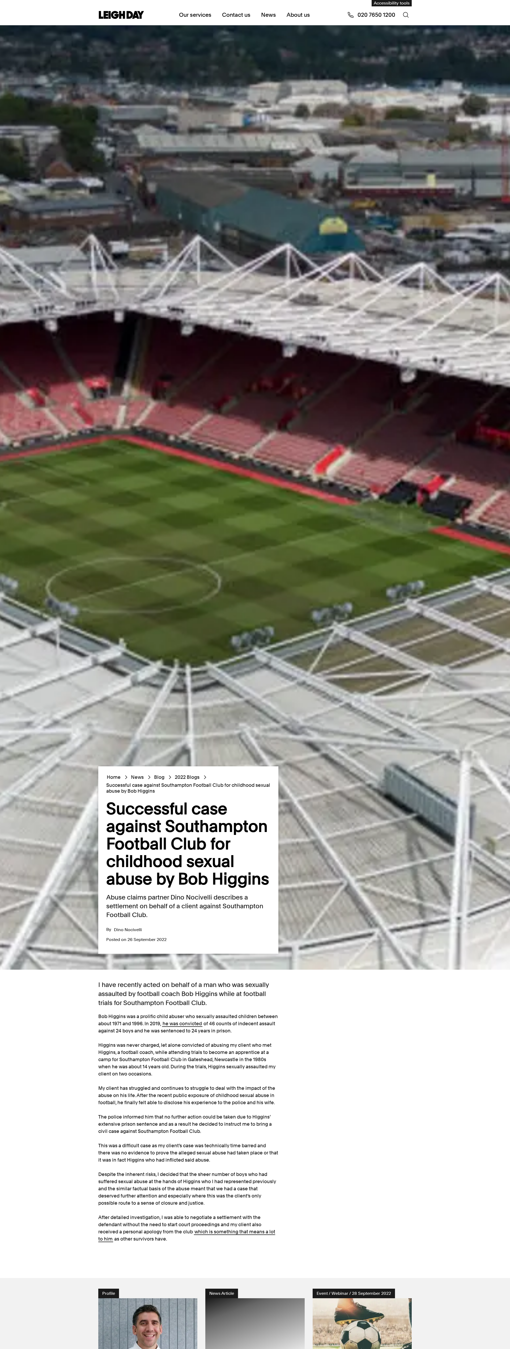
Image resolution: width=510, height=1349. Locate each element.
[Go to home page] (121, 15)
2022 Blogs (187, 777)
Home (114, 777)
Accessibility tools (392, 3)
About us (298, 14)
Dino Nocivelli (128, 929)
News (268, 14)
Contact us (236, 14)
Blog (159, 777)
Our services (195, 14)
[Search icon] (406, 15)
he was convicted (182, 1023)
